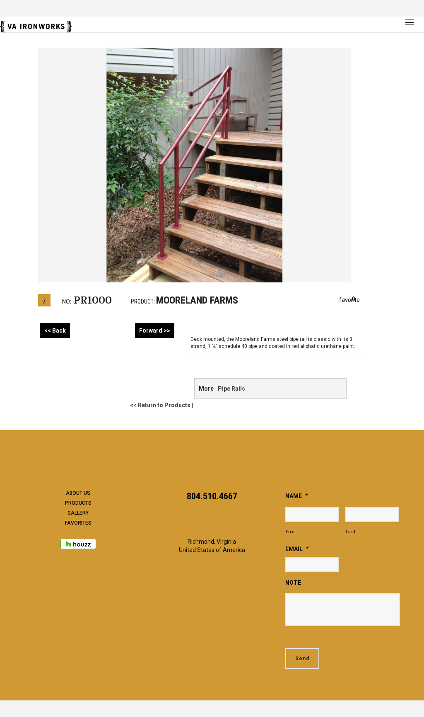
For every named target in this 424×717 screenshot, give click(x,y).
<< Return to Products (160, 405)
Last (351, 532)
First (291, 532)
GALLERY (78, 513)
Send (302, 658)
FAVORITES (78, 523)
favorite (349, 299)
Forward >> (154, 330)
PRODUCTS (78, 503)
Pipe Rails (231, 388)
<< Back (55, 330)
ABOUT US (78, 493)
